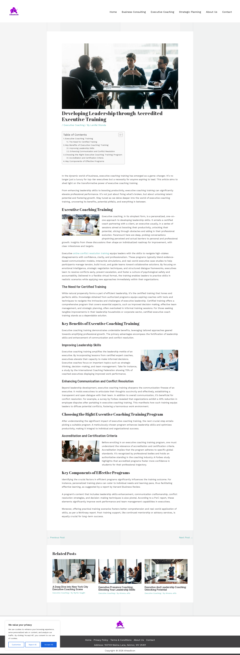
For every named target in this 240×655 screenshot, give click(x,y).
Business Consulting (134, 11)
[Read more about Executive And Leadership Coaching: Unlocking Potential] (166, 571)
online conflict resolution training (91, 253)
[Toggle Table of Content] (119, 135)
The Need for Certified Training (83, 142)
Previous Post (56, 537)
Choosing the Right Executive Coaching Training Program (93, 155)
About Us (211, 11)
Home (113, 11)
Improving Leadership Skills (81, 148)
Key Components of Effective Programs (84, 161)
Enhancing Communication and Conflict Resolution (92, 151)
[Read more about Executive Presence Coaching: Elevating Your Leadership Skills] (119, 571)
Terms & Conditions (121, 640)
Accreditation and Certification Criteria (86, 158)
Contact (227, 11)
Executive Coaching (162, 11)
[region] (32, 635)
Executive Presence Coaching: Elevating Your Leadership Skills (116, 588)
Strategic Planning (190, 11)
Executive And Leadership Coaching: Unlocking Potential (165, 588)
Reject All (32, 645)
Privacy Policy (101, 640)
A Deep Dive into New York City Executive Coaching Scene (70, 588)
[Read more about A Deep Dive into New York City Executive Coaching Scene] (73, 571)
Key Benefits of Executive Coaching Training (86, 145)
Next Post (186, 537)
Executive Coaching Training (79, 138)
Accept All (48, 645)
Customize (16, 645)
